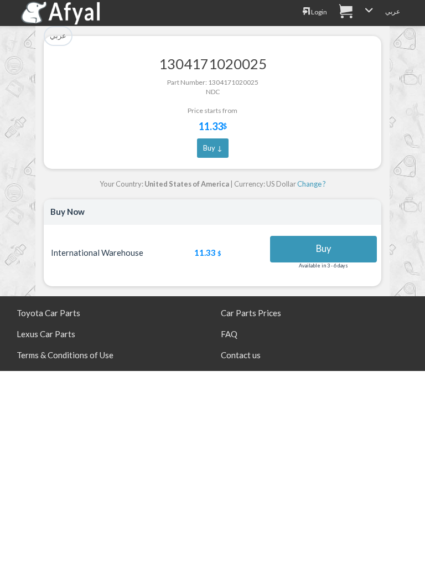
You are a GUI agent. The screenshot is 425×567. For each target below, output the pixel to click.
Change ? (311, 183)
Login (318, 12)
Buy (323, 248)
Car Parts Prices (251, 313)
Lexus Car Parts (46, 334)
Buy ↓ (212, 147)
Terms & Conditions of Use (65, 355)
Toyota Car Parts (48, 313)
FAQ (229, 334)
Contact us (241, 355)
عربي (392, 11)
